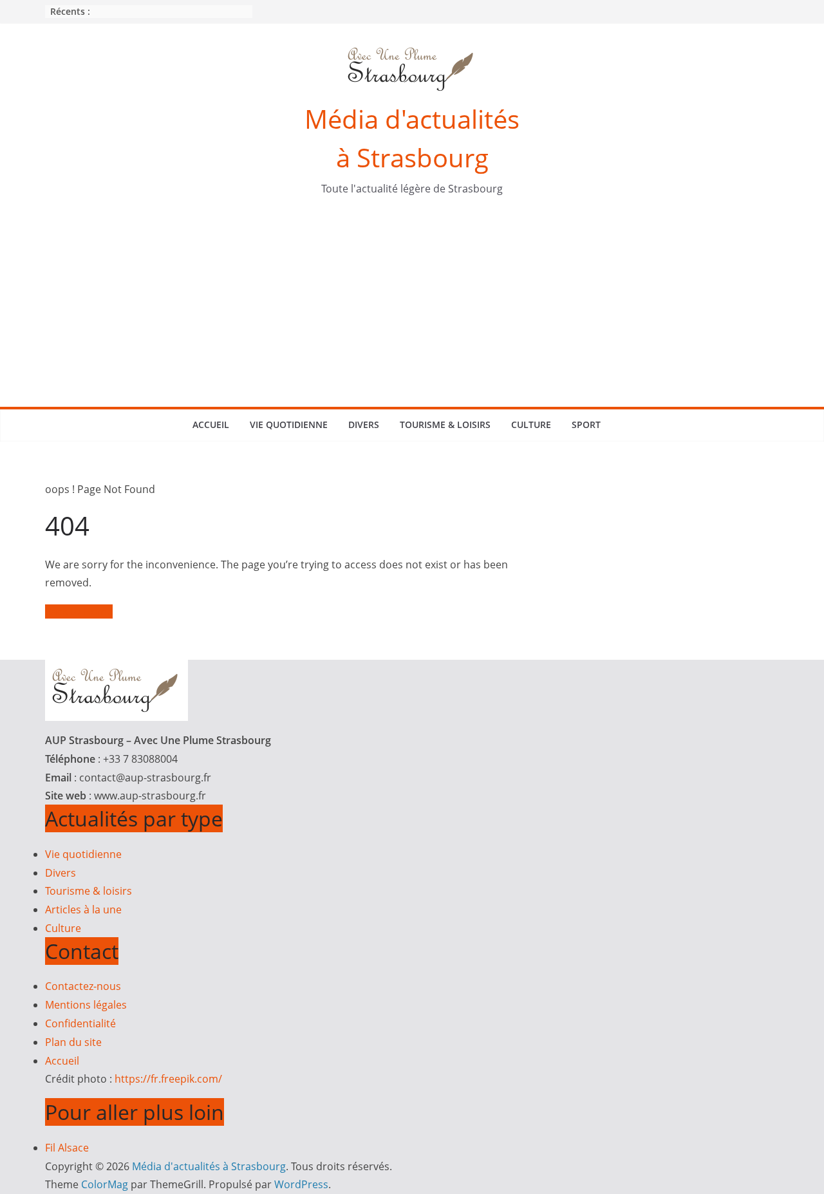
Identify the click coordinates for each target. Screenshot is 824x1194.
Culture (531, 424)
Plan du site (73, 1042)
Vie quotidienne (289, 424)
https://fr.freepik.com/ (168, 1079)
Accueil (210, 424)
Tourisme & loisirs (445, 424)
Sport (586, 424)
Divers (363, 424)
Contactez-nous (83, 986)
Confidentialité (80, 1023)
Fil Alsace (67, 1148)
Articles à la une (83, 909)
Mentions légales (86, 1005)
